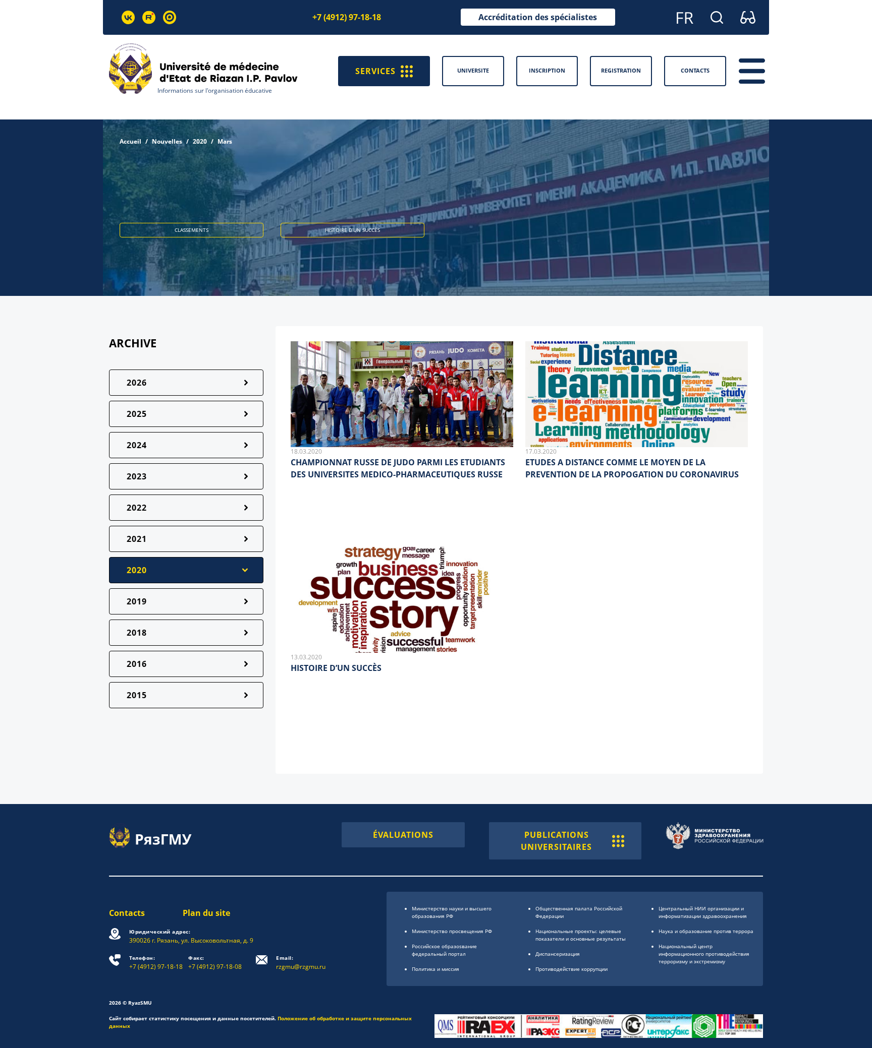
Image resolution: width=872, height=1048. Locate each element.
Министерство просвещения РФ (452, 931)
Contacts (127, 912)
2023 (137, 476)
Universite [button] (473, 70)
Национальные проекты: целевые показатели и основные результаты (580, 935)
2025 (137, 413)
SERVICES (375, 71)
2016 (137, 663)
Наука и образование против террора (706, 931)
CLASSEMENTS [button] (191, 229)
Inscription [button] (547, 70)
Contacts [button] (695, 70)
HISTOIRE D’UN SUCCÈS (336, 667)
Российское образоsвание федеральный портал (444, 950)
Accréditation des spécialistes (537, 17)
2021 (137, 538)
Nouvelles (167, 141)
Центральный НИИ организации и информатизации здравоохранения (703, 912)
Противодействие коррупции (571, 968)
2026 (137, 382)
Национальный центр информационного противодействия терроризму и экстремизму (704, 954)
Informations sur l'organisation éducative (214, 90)
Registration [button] (621, 70)
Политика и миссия (435, 968)
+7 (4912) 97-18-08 (215, 962)
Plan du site (206, 912)
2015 (137, 695)
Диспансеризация (557, 953)
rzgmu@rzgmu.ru (300, 962)
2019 (137, 601)
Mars (224, 141)
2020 (200, 141)
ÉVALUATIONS (403, 834)
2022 (137, 507)
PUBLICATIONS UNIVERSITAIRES (556, 840)
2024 (137, 445)
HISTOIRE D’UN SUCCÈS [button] (352, 229)
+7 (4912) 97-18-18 (346, 17)
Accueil (130, 141)
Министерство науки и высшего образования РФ (452, 912)
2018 (137, 632)
